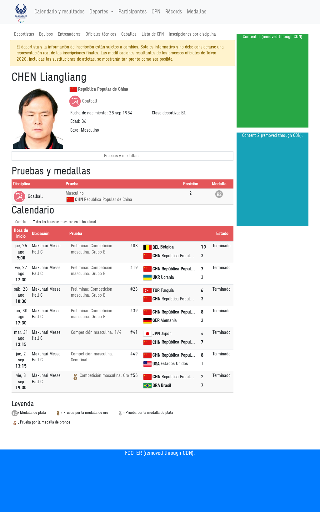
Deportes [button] (98, 11)
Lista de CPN (153, 34)
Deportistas (24, 34)
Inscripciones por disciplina (192, 34)
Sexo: (75, 130)
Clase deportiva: (166, 113)
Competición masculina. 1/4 (96, 332)
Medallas (196, 11)
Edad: (75, 121)
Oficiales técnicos (101, 34)
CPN (156, 11)
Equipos (46, 34)
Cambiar (21, 222)
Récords (173, 11)
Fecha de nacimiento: (89, 113)
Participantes (132, 11)
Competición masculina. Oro (104, 376)
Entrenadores (69, 34)
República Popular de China (103, 89)
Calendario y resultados (59, 11)
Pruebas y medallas (121, 156)
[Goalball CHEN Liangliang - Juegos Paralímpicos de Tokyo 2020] (21, 12)
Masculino (75, 193)
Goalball (89, 101)
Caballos (129, 34)
